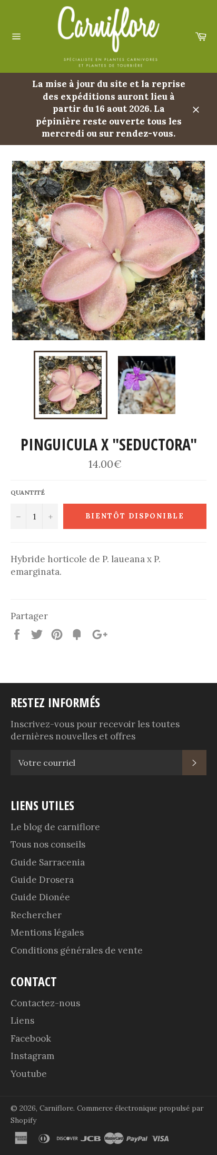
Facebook (31, 1038)
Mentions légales (47, 932)
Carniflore (56, 1108)
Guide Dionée (40, 897)
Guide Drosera (42, 880)
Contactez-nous (45, 1003)
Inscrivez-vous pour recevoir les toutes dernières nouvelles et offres (95, 730)
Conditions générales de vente (77, 950)
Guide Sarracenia (48, 862)
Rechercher (36, 915)
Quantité (28, 492)
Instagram (32, 1056)
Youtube (29, 1074)
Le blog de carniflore (55, 827)
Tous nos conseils (48, 844)
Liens (22, 1020)
